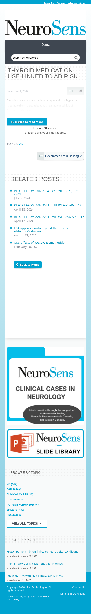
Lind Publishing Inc (37, 587)
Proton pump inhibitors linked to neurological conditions (42, 551)
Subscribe (49, 2)
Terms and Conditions (72, 593)
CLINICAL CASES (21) (20, 494)
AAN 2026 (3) (15, 499)
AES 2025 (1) (14, 514)
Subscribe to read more (27, 122)
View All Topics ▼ (27, 523)
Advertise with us (76, 2)
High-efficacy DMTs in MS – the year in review (35, 563)
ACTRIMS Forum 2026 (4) (23, 504)
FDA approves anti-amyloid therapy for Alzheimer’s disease (41, 231)
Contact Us (78, 587)
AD (21, 144)
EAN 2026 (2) (14, 489)
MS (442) (12, 484)
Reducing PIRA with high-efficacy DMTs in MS (35, 576)
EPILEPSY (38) (15, 509)
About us (61, 2)
